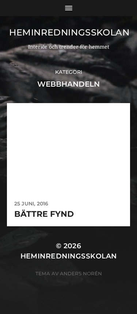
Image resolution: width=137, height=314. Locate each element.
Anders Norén (81, 273)
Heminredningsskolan (69, 32)
